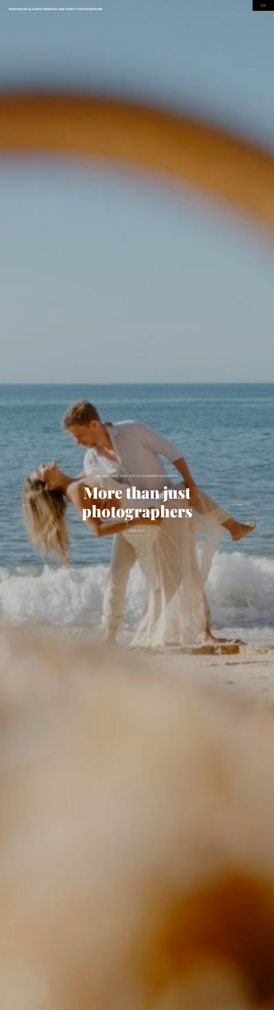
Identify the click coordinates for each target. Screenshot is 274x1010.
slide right (137, 530)
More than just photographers (137, 501)
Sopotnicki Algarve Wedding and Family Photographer (56, 9)
